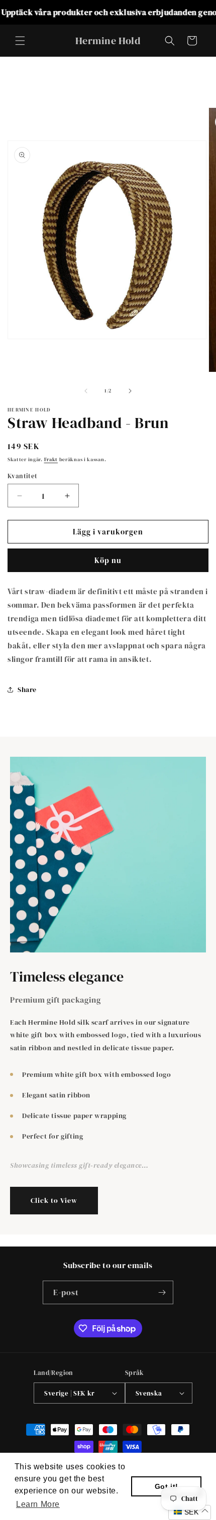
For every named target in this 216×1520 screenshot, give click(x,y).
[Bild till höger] (130, 391)
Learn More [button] (38, 1504)
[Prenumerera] (162, 1292)
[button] (20, 41)
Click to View (54, 1200)
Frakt (51, 459)
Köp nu (108, 560)
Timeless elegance (67, 977)
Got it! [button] (166, 1486)
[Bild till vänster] (86, 391)
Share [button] (27, 689)
